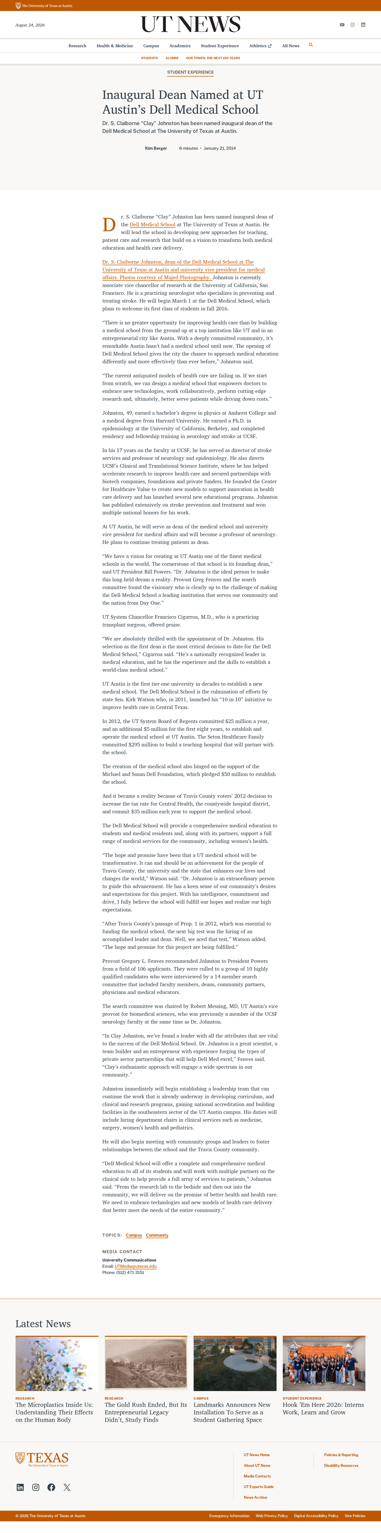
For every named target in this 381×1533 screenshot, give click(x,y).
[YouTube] (342, 24)
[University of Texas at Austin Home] (44, 6)
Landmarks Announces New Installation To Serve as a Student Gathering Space (232, 1412)
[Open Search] (311, 44)
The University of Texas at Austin (58, 1516)
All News (290, 45)
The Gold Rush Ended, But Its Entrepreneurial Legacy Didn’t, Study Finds (146, 1412)
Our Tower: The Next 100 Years (213, 58)
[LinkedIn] (363, 24)
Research (77, 45)
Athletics (257, 45)
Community (157, 1235)
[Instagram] (352, 24)
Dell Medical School (152, 224)
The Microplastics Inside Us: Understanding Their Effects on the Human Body (54, 1412)
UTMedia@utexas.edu (136, 1266)
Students (149, 58)
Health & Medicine (115, 45)
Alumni (172, 58)
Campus (151, 45)
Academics (180, 45)
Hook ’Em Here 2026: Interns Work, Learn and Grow (323, 1408)
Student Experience (220, 45)
